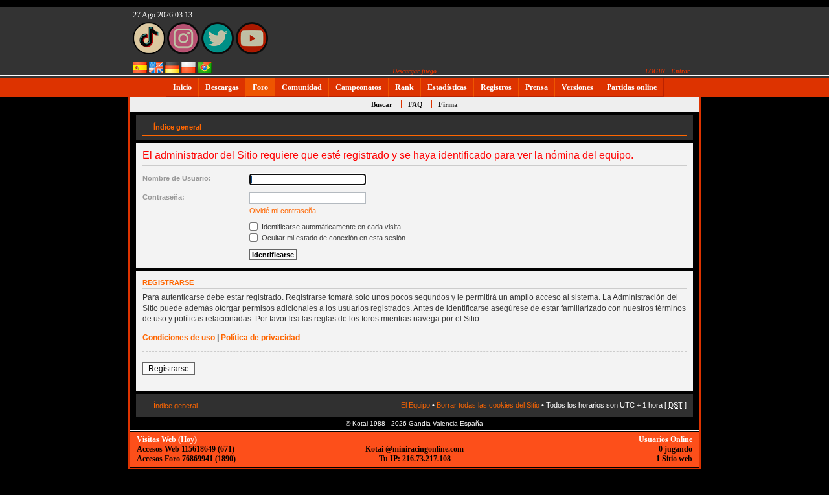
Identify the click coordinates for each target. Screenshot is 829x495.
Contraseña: (163, 197)
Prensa (536, 87)
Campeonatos (358, 87)
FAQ (415, 104)
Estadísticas (447, 87)
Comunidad (302, 87)
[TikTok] (149, 51)
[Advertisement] (741, 292)
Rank (404, 87)
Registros (496, 87)
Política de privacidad (260, 337)
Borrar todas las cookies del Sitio (488, 405)
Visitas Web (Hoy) (167, 439)
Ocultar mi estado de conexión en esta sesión (332, 238)
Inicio (182, 87)
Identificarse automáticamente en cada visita (330, 227)
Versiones (577, 87)
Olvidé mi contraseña (282, 210)
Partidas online (632, 87)
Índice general (177, 127)
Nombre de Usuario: (176, 178)
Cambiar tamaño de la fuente (677, 124)
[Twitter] (217, 51)
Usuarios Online (665, 439)
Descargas (222, 87)
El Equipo (415, 405)
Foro (260, 87)
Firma (448, 104)
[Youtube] (252, 51)
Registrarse (168, 368)
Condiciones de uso (178, 337)
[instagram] (183, 51)
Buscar (381, 104)
